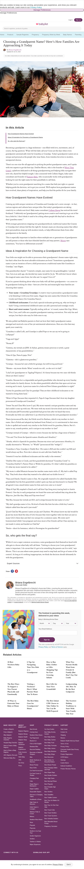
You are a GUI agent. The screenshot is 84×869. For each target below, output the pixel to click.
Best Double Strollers (50, 775)
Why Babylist (7, 735)
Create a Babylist (9, 729)
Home (2, 34)
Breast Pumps (34, 765)
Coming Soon (34, 732)
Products (10, 34)
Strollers (32, 839)
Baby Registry (10, 725)
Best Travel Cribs (49, 810)
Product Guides (51, 725)
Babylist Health (22, 737)
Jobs (19, 760)
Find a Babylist (8, 732)
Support (64, 725)
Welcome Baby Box (9, 758)
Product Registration (67, 754)
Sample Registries (22, 34)
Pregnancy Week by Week (51, 34)
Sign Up (47, 640)
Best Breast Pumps (50, 765)
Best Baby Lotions (49, 748)
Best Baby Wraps (49, 754)
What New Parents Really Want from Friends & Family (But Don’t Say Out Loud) (71, 670)
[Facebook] (14, 857)
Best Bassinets (49, 757)
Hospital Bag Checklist (10, 742)
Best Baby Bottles (49, 737)
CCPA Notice (64, 757)
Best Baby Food (49, 742)
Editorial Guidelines (66, 766)
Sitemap (63, 760)
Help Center (64, 729)
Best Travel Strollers (50, 813)
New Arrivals (33, 729)
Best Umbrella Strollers (51, 818)
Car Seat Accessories (36, 770)
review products (18, 602)
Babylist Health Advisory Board (40, 602)
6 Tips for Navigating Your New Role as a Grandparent (33, 667)
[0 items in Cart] (80, 24)
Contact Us (64, 732)
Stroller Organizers (35, 836)
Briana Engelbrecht (15, 50)
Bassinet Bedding (35, 749)
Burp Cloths (33, 767)
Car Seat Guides (49, 729)
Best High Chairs (49, 778)
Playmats (32, 828)
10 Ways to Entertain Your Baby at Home (13, 703)
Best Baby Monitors (50, 751)
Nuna (31, 822)
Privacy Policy (36, 7)
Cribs (31, 781)
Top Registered (34, 738)
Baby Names (67, 34)
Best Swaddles (48, 794)
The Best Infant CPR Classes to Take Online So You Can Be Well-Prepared (52, 706)
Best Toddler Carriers (50, 797)
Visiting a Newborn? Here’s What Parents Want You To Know (32, 689)
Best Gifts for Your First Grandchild (51, 686)
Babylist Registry (23, 731)
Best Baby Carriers (50, 740)
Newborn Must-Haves (36, 735)
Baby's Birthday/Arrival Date (48, 619)
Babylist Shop (22, 740)
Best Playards (48, 784)
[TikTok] (5, 857)
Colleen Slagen (54, 210)
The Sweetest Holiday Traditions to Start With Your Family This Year (71, 707)
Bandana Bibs (34, 746)
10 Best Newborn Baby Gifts (13, 664)
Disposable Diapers (35, 791)
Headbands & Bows (35, 799)
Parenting (78, 34)
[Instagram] (10, 857)
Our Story (21, 763)
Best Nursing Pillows (50, 781)
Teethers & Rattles (35, 841)
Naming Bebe (32, 176)
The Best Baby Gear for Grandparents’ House (33, 705)
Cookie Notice (65, 763)
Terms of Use (65, 743)
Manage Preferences (42, 10)
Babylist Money (23, 734)
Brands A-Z (33, 741)
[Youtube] (28, 857)
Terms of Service (57, 647)
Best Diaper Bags (49, 772)
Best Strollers (48, 791)
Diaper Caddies (34, 789)
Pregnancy (35, 34)
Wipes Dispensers (35, 844)
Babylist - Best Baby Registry (42, 24)
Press (20, 765)
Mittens (32, 816)
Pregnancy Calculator (50, 826)
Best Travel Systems (50, 815)
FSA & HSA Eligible (35, 743)
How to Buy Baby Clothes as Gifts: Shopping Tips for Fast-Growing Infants (52, 670)
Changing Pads (34, 778)
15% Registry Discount (10, 755)
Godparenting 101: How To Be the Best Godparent (71, 688)
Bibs (31, 757)
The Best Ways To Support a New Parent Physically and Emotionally (13, 689)
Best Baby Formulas (50, 745)
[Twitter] (23, 857)
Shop (32, 725)
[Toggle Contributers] (80, 50)
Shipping (63, 735)
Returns (63, 738)
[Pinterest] (19, 857)
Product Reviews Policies (68, 769)
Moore (63, 240)
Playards (32, 825)
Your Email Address (45, 629)
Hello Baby (21, 757)
